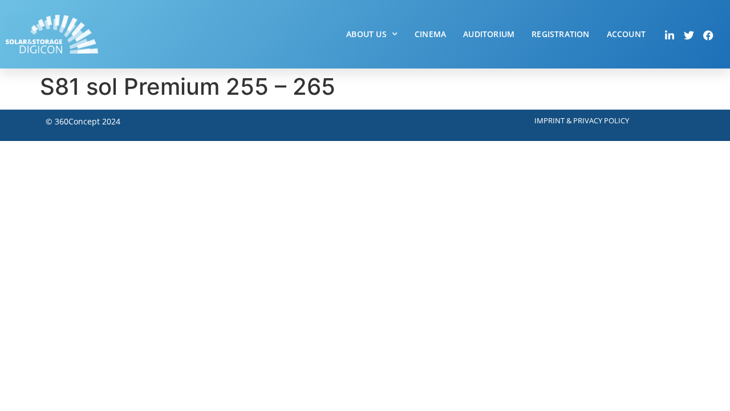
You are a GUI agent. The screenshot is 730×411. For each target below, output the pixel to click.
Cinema (430, 34)
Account (626, 34)
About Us (366, 34)
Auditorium (488, 34)
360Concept (77, 121)
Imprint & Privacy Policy (581, 120)
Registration (560, 34)
